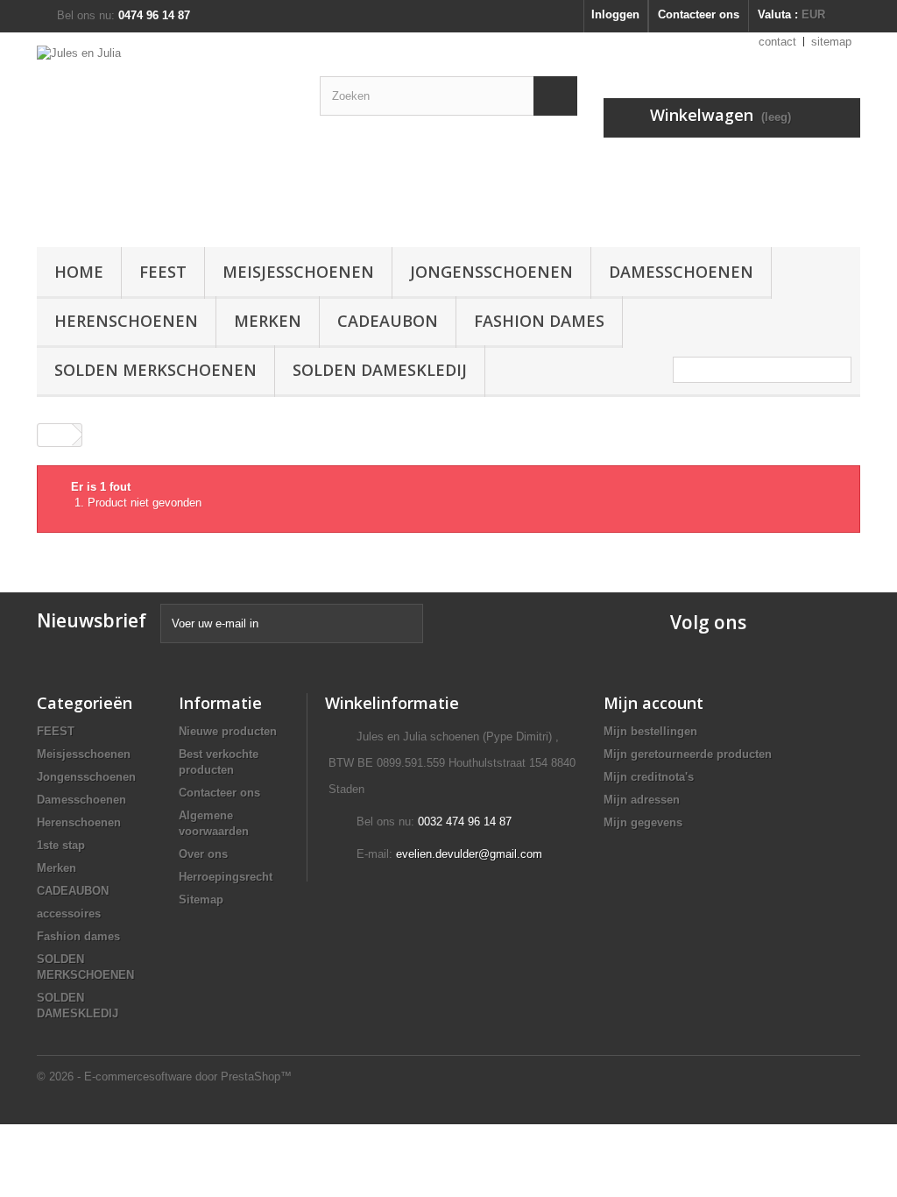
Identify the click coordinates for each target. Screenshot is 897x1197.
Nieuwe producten (228, 731)
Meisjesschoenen (298, 271)
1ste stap (61, 845)
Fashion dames (539, 320)
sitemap (831, 41)
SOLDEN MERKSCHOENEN (155, 369)
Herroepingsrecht (225, 876)
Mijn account (653, 702)
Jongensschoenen (491, 271)
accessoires (69, 913)
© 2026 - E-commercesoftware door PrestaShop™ (164, 1076)
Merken (267, 320)
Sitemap (201, 899)
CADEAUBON (387, 320)
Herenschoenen (126, 320)
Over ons (203, 854)
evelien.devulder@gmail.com (469, 854)
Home (78, 271)
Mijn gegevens (643, 822)
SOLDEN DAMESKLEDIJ (380, 369)
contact (777, 41)
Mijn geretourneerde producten (688, 754)
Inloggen (615, 14)
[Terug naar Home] (55, 435)
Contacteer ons (698, 14)
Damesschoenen (681, 271)
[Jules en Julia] (165, 135)
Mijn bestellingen (650, 731)
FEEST (163, 271)
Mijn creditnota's (649, 776)
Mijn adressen (642, 799)
